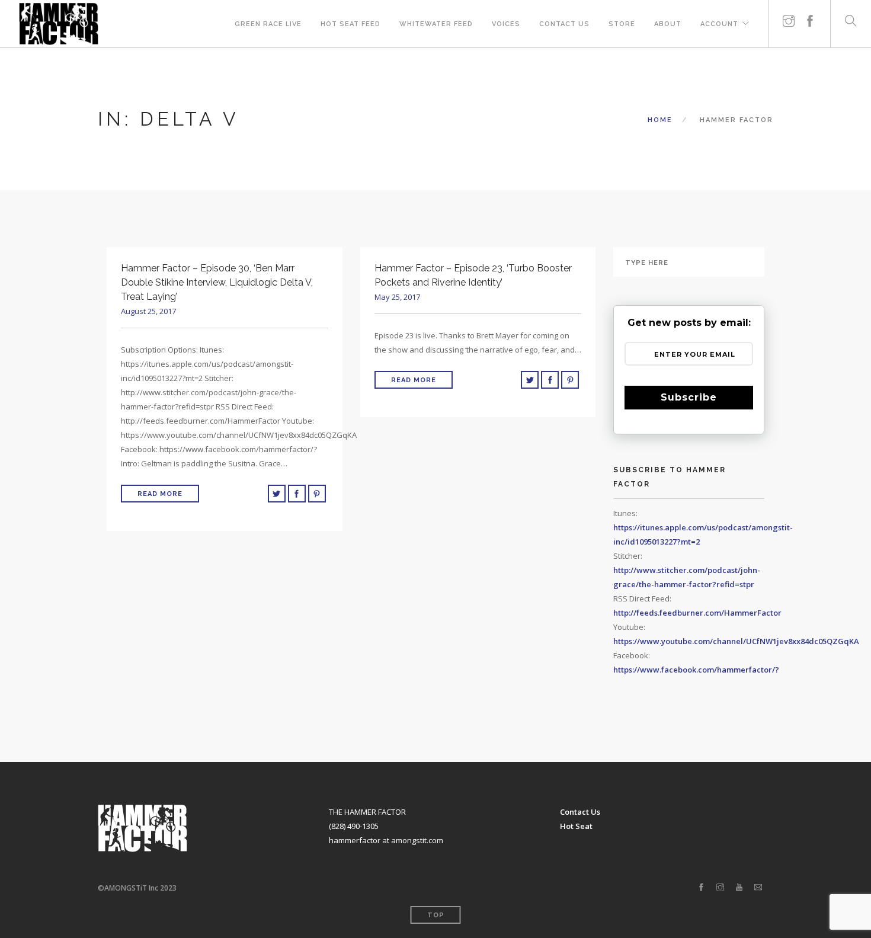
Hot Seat (576, 826)
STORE (622, 24)
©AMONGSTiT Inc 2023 (137, 888)
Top (435, 915)
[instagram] (789, 16)
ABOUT (667, 24)
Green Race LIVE (268, 24)
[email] (758, 887)
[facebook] (810, 16)
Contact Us (564, 24)
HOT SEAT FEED (350, 24)
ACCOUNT (719, 24)
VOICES (506, 24)
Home (660, 120)
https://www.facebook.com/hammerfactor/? (696, 669)
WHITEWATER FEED (436, 24)
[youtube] (739, 887)
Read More (159, 494)
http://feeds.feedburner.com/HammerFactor (697, 612)
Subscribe (689, 397)
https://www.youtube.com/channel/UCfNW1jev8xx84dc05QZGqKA (736, 641)
